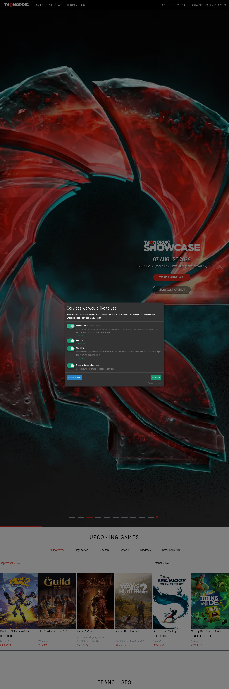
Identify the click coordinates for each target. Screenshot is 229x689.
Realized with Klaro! (154, 383)
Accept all (156, 377)
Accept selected (74, 377)
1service (80, 335)
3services (81, 358)
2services (81, 343)
